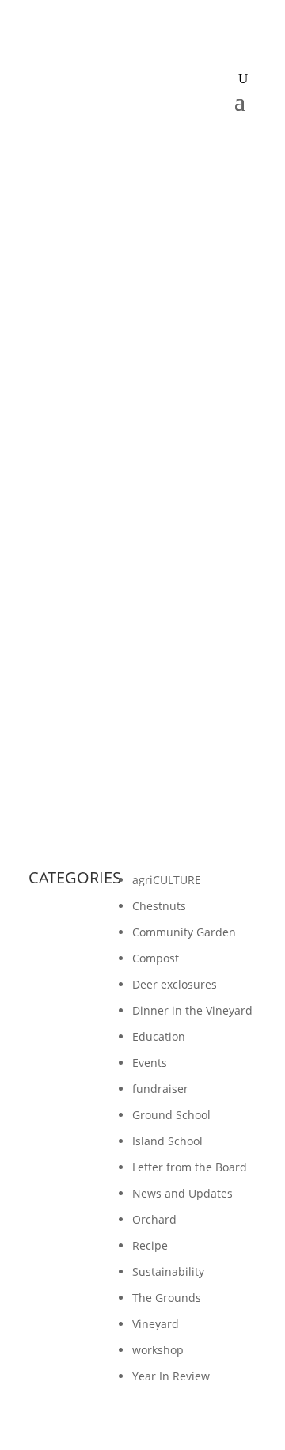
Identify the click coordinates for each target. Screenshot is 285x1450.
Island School (167, 1140)
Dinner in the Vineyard (192, 1010)
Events (149, 1062)
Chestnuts (159, 905)
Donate (142, 139)
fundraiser (160, 1088)
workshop (158, 1349)
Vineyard (155, 1323)
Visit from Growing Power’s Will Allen (137, 624)
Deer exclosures (174, 984)
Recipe (150, 1245)
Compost (155, 958)
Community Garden (184, 931)
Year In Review (171, 1376)
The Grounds (166, 1297)
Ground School (171, 1114)
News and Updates (182, 1193)
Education (158, 1036)
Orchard (154, 1219)
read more (72, 763)
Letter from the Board (189, 1167)
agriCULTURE (166, 879)
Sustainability (168, 1271)
